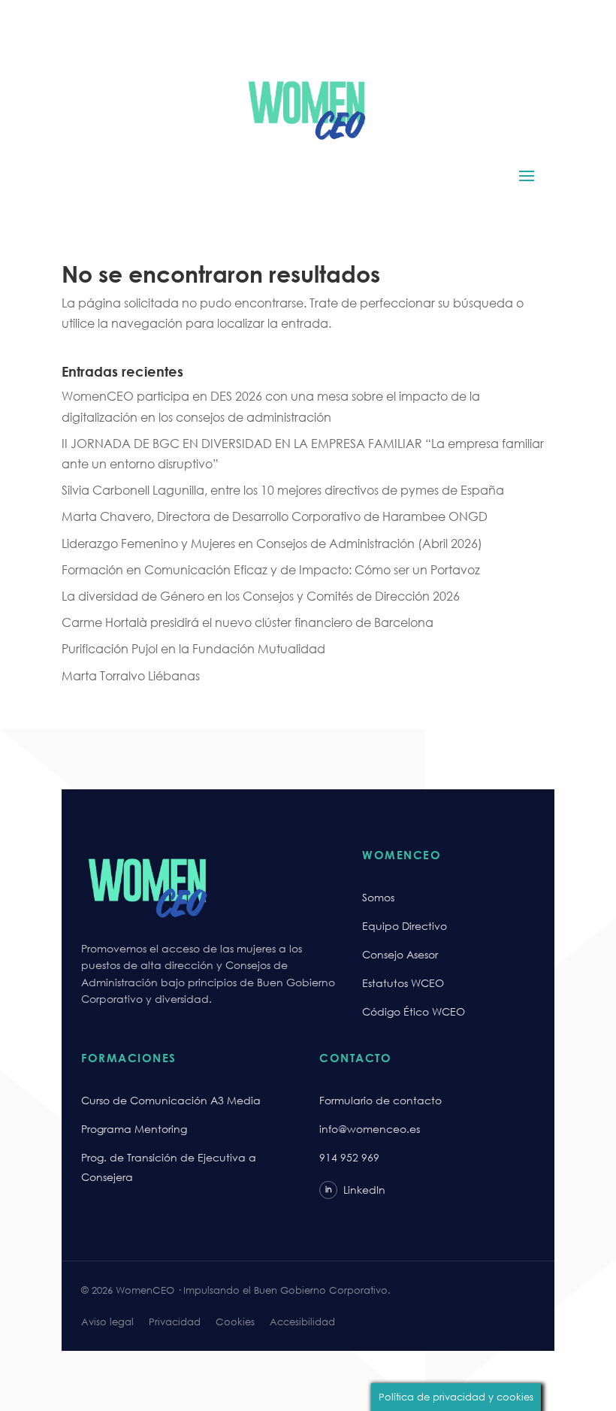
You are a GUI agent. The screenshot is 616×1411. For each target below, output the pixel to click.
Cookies (235, 1322)
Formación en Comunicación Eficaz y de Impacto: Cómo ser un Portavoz (271, 569)
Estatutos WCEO (403, 983)
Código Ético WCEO (413, 1011)
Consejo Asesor (400, 954)
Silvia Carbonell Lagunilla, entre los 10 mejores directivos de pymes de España (283, 490)
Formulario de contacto (380, 1100)
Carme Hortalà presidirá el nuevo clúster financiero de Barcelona (247, 622)
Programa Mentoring (134, 1129)
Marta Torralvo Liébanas (131, 675)
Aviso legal (107, 1322)
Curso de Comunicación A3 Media (171, 1100)
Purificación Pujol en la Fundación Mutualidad (193, 648)
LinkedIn (355, 1189)
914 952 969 (349, 1157)
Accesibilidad (302, 1322)
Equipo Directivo (404, 926)
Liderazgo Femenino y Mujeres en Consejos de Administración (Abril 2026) (272, 543)
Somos (378, 897)
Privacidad (175, 1322)
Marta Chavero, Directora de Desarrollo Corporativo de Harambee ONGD (275, 516)
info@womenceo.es (369, 1129)
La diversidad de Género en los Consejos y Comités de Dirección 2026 (261, 596)
